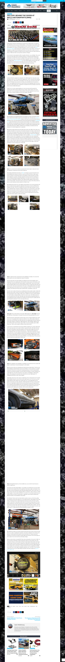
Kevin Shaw (8, 654)
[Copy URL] (23, 22)
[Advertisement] (49, 19)
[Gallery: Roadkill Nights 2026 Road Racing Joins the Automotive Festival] (23, 644)
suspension (8, 607)
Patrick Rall (20, 655)
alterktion (14, 606)
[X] (33, 2)
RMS (23, 172)
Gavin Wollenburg (19, 625)
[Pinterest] (18, 22)
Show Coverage (21, 648)
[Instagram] (31, 2)
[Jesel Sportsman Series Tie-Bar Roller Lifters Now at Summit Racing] (12, 644)
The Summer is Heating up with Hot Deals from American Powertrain (32, 619)
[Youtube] (34, 2)
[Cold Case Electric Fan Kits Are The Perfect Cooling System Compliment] (35, 644)
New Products (9, 648)
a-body (11, 606)
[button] (57, 11)
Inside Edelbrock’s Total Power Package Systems (14, 618)
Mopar (28, 606)
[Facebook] (30, 2)
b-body (17, 606)
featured (25, 606)
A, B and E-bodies (33, 134)
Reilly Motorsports (32, 606)
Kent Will (31, 655)
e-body (22, 606)
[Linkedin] (20, 22)
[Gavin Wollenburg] (8, 19)
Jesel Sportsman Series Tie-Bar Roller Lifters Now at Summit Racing (12, 652)
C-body (20, 606)
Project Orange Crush (18, 60)
